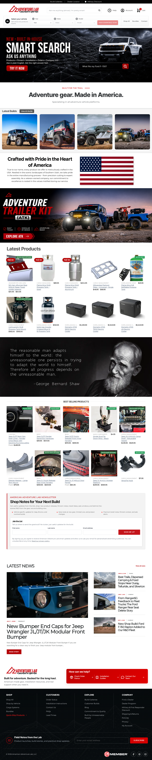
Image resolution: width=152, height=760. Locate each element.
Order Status (51, 700)
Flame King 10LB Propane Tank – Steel (43, 287)
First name (16, 528)
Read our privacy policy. (41, 541)
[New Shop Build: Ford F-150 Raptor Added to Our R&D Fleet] (104, 625)
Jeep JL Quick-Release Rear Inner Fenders (46, 482)
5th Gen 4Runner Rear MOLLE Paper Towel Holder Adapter (18, 287)
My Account (127, 726)
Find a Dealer (128, 700)
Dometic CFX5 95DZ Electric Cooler (71, 329)
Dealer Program (129, 703)
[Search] (99, 10)
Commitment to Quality (95, 711)
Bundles (135, 21)
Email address (88, 528)
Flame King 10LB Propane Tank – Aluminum (72, 287)
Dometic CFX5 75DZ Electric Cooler (99, 329)
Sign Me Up (129, 532)
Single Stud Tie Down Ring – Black (101, 437)
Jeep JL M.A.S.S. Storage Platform (103, 482)
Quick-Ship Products (15, 715)
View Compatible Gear (108, 22)
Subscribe (139, 740)
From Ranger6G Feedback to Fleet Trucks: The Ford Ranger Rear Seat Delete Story (129, 604)
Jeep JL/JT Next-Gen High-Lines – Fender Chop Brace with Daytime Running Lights (19, 439)
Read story (14, 652)
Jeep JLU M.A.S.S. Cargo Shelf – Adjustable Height (131, 438)
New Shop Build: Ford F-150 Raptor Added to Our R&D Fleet (131, 627)
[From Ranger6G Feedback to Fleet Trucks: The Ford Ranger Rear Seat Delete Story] (104, 602)
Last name (51, 528)
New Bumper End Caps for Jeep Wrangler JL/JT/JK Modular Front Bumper (46, 631)
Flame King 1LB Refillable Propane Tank (128, 287)
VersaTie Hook (127, 481)
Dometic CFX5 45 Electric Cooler (127, 329)
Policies (125, 718)
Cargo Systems (12, 707)
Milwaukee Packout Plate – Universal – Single (103, 286)
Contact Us (51, 707)
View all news (140, 566)
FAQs (48, 711)
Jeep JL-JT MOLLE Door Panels (74, 482)
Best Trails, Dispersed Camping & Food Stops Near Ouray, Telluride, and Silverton (131, 581)
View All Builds (26, 111)
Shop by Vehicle (13, 703)
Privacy (125, 722)
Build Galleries (56, 2)
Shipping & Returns (130, 714)
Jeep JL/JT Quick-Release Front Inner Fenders (73, 438)
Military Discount (94, 2)
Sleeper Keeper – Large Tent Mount (18, 482)
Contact (144, 21)
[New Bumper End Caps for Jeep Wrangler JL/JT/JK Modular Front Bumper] (47, 595)
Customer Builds (92, 703)
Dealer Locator (73, 2)
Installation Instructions (56, 703)
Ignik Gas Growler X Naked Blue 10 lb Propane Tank (44, 329)
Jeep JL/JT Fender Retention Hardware (45, 437)
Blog (87, 707)
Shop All (126, 21)
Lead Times (51, 715)
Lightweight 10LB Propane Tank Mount (17, 328)
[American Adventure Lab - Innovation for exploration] (24, 9)
